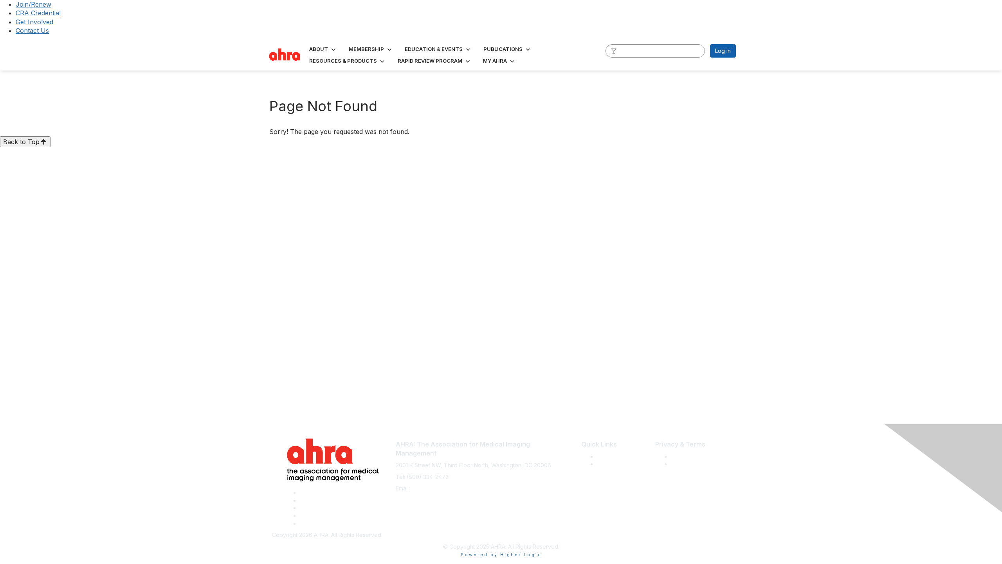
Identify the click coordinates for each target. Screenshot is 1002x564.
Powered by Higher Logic (501, 554)
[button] (323, 49)
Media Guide (613, 464)
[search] (614, 50)
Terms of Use (688, 456)
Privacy (680, 464)
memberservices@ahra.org (446, 488)
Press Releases (617, 456)
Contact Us (32, 30)
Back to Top (21, 142)
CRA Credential (38, 13)
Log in (723, 50)
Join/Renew (33, 4)
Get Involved (34, 22)
